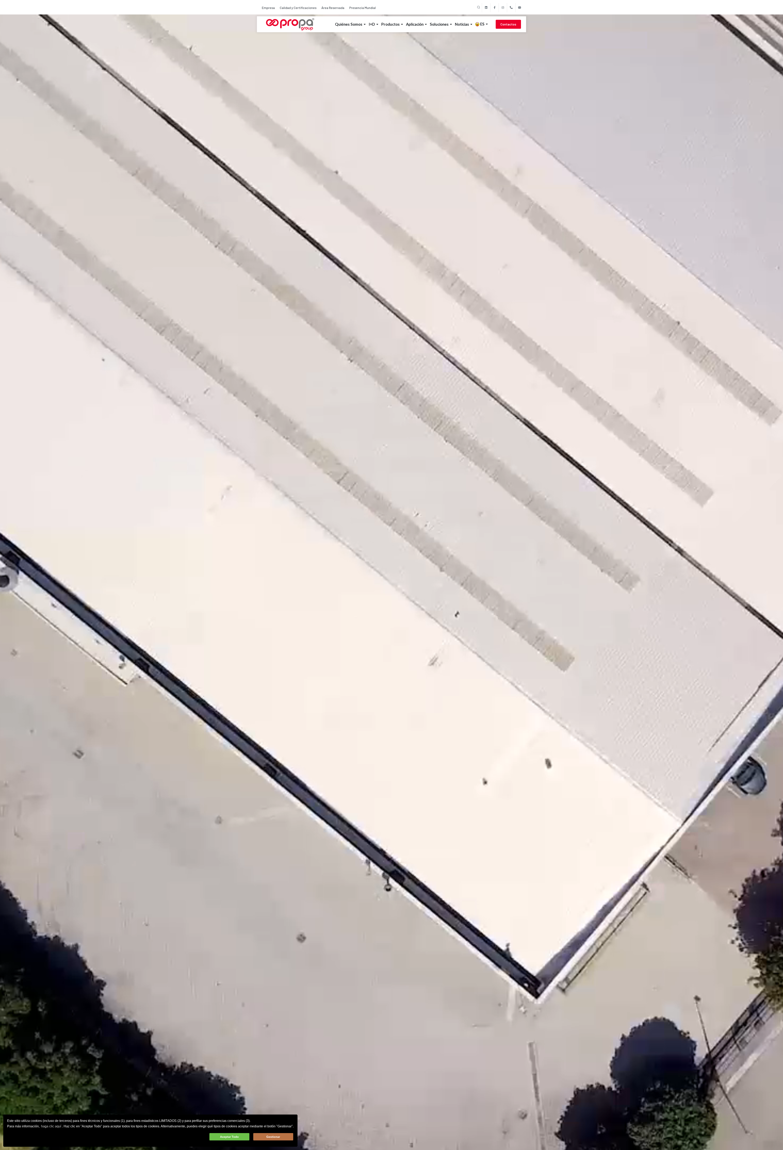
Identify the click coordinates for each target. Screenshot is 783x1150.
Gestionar (273, 1136)
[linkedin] (486, 7)
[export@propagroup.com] (519, 7)
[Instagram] (503, 7)
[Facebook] (494, 7)
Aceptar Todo (229, 1136)
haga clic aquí (51, 1126)
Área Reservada (332, 8)
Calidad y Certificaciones (298, 8)
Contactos (508, 24)
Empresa (268, 8)
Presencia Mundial (362, 8)
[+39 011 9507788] (511, 7)
